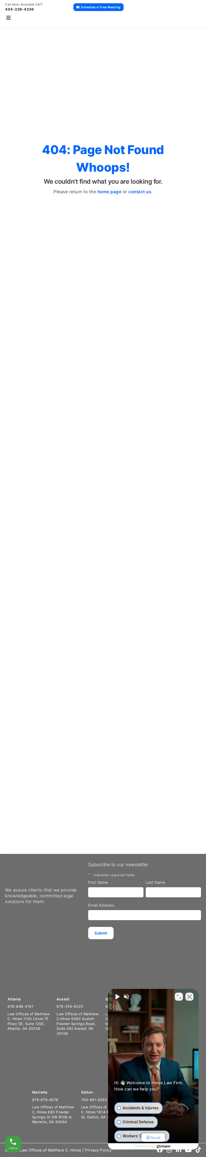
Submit (21, 826)
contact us (139, 191)
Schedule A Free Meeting (101, 7)
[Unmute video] (117, 997)
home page (109, 191)
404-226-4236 (19, 9)
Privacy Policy (98, 1150)
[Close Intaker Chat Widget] (189, 997)
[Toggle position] (179, 997)
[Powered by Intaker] (163, 1146)
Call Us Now (15, 405)
